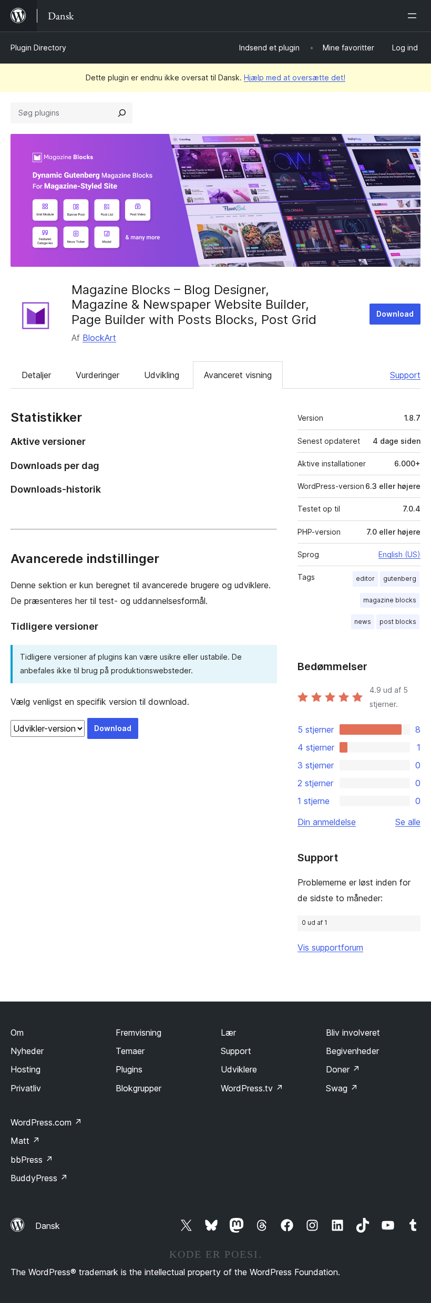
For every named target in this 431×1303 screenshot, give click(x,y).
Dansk (47, 1226)
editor (365, 578)
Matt (25, 1140)
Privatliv (26, 1088)
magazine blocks (389, 600)
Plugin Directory (38, 47)
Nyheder (27, 1051)
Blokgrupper (138, 1088)
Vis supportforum (330, 947)
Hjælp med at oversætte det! (294, 77)
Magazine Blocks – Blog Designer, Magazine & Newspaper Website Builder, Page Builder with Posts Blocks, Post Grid (193, 305)
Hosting (25, 1069)
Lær (228, 1032)
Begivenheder (352, 1051)
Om (17, 1032)
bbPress (32, 1159)
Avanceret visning (238, 375)
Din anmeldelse (326, 822)
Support (405, 375)
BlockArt (99, 337)
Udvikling (161, 375)
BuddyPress (39, 1178)
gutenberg (399, 578)
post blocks (397, 622)
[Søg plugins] (121, 112)
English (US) (399, 554)
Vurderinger (97, 375)
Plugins (129, 1069)
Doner (343, 1069)
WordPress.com (46, 1122)
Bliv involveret (353, 1032)
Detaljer (36, 375)
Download (395, 313)
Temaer (130, 1051)
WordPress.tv (252, 1088)
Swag (342, 1088)
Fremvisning (138, 1032)
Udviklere (239, 1069)
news (362, 622)
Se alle (407, 822)
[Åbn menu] (414, 16)
